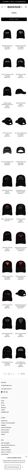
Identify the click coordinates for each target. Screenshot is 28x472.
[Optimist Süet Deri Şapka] (7, 236)
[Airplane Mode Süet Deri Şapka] (7, 34)
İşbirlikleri (3, 425)
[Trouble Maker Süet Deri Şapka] (21, 150)
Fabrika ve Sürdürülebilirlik (8, 423)
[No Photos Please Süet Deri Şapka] (7, 150)
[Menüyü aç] (2, 7)
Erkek (2, 403)
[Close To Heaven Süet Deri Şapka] (7, 63)
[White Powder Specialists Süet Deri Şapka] (7, 91)
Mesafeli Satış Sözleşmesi (8, 445)
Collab (3, 410)
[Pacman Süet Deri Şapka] (7, 293)
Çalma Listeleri (5, 430)
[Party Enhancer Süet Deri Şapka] (7, 350)
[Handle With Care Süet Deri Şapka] (21, 178)
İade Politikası (4, 454)
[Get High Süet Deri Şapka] (21, 63)
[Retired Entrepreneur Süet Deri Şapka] (21, 293)
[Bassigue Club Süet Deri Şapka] (21, 34)
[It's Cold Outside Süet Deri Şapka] (21, 121)
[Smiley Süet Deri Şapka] (21, 207)
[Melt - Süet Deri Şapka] (7, 207)
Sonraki (23, 374)
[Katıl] (22, 467)
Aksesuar (3, 407)
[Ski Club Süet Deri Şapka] (21, 91)
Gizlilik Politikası (5, 447)
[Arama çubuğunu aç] (21, 7)
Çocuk (3, 405)
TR (5, 7)
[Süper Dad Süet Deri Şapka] (7, 322)
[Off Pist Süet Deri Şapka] (7, 121)
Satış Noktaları (5, 432)
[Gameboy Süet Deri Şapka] (7, 178)
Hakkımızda (4, 420)
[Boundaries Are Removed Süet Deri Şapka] (21, 350)
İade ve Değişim (5, 443)
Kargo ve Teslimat (6, 452)
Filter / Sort (14, 19)
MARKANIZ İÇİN (5, 412)
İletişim (3, 434)
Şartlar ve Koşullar (6, 450)
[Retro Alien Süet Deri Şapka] (21, 322)
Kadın (2, 401)
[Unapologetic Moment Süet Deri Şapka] (21, 236)
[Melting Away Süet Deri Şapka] (21, 264)
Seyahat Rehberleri (6, 427)
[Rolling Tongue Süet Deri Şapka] (7, 264)
